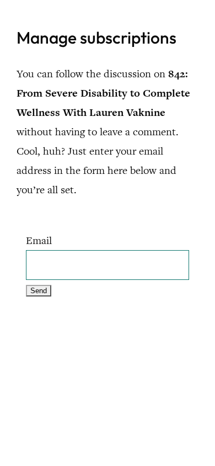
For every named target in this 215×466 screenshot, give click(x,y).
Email (39, 240)
